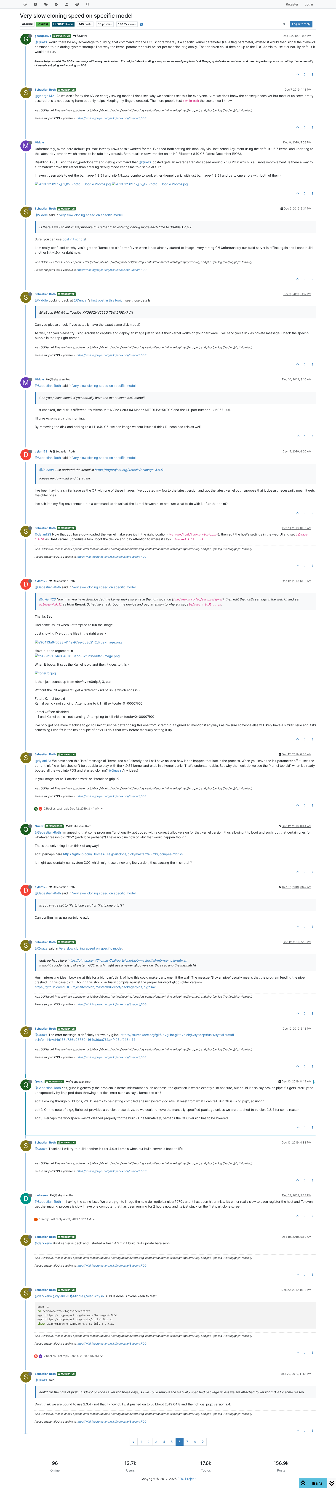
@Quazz (82, 36)
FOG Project (187, 1479)
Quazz (39, 826)
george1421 (43, 36)
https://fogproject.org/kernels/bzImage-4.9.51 (130, 470)
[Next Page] (203, 1442)
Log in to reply (301, 24)
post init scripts (73, 239)
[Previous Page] (134, 1442)
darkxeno (41, 1195)
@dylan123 (43, 534)
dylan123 (41, 451)
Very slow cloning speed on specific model (91, 215)
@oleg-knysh (94, 1296)
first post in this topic (107, 300)
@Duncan (81, 300)
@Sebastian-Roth (48, 385)
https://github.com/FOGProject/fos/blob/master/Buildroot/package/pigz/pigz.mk (95, 987)
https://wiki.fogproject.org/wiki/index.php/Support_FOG (112, 118)
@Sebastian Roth (60, 379)
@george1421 (45, 96)
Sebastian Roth (45, 89)
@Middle (41, 215)
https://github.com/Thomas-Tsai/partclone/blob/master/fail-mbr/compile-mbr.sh (123, 854)
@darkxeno (43, 1243)
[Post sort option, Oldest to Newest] (284, 24)
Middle (39, 142)
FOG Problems (64, 24)
